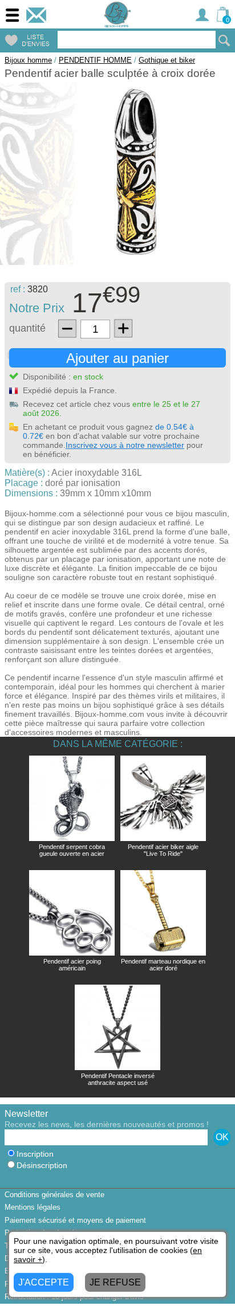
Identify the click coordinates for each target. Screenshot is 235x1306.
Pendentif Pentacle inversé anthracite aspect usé (118, 1079)
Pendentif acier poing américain (72, 965)
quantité (27, 328)
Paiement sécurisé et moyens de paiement (75, 1220)
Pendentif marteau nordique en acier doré (163, 965)
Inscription (35, 1154)
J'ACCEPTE (43, 1282)
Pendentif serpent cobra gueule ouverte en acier (72, 850)
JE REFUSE (115, 1282)
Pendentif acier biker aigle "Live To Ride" (163, 850)
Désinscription (42, 1165)
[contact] (36, 15)
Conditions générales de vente (54, 1194)
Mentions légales (32, 1207)
